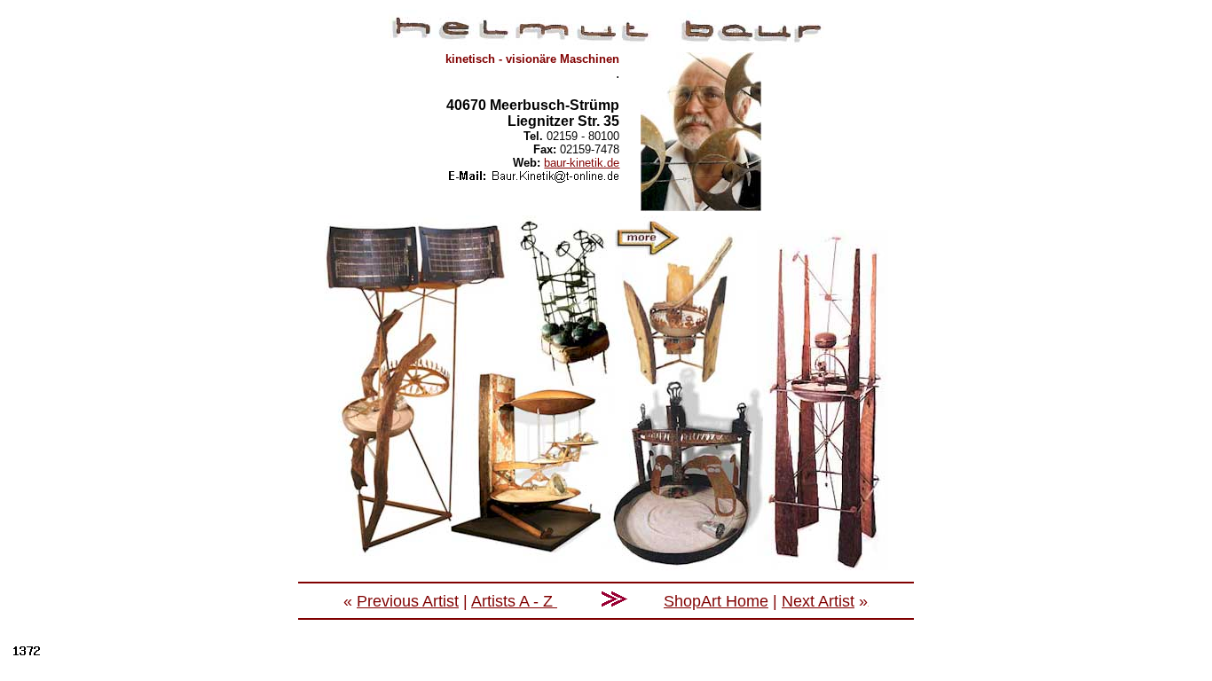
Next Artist (818, 601)
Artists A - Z (514, 601)
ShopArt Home (716, 601)
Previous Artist (408, 601)
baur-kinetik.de (581, 162)
